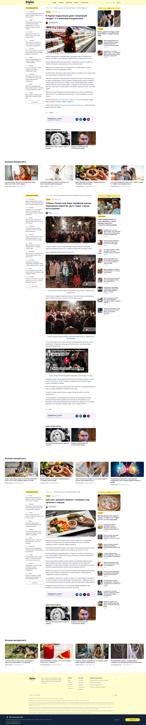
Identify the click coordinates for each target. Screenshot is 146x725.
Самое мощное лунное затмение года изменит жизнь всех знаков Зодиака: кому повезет (34, 52)
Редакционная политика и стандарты (99, 680)
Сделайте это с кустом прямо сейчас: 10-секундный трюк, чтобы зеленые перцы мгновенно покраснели (112, 53)
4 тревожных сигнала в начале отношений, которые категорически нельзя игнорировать (34, 568)
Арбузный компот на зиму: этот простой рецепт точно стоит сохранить (34, 541)
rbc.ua (118, 2)
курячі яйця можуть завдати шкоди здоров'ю (71, 99)
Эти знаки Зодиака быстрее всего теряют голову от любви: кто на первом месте (35, 15)
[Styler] (30, 3)
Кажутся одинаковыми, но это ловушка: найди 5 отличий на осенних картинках (33, 61)
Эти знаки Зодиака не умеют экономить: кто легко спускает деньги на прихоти (54, 183)
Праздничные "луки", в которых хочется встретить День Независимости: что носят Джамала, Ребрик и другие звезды (34, 25)
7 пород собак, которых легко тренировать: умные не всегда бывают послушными (34, 533)
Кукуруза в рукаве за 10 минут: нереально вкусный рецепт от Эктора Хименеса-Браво (34, 577)
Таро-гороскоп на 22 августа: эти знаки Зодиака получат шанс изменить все (34, 255)
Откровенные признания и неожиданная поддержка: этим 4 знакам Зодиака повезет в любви (34, 263)
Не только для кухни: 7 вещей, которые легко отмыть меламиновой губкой (34, 69)
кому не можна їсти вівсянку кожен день (72, 105)
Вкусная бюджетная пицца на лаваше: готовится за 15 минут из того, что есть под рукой (34, 499)
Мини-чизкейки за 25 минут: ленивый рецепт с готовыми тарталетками (90, 183)
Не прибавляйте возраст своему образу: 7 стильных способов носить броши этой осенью (34, 558)
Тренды (61, 2)
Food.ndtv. (85, 550)
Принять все (132, 719)
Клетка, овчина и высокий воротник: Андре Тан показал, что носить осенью (34, 516)
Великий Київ (70, 252)
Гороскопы (84, 2)
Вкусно (76, 2)
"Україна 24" (83, 62)
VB (88, 119)
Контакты (80, 682)
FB (77, 119)
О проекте (80, 680)
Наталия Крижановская (10, 186)
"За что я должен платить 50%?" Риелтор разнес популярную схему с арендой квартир (35, 272)
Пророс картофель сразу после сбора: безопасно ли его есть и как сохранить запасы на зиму (34, 238)
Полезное (69, 2)
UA (110, 2)
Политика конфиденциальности (98, 687)
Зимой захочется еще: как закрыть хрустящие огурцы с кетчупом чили (33, 35)
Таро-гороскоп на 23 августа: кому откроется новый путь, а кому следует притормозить (33, 44)
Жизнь (51, 8)
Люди (54, 2)
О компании (81, 687)
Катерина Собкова (44, 186)
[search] (108, 3)
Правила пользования (95, 682)
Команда (80, 684)
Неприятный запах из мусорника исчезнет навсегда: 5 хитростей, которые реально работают (34, 507)
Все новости (35, 102)
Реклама (80, 689)
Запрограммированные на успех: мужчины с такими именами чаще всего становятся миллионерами (111, 43)
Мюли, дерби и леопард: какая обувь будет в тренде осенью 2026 (34, 96)
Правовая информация (96, 684)
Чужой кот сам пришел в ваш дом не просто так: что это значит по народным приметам (34, 280)
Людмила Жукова (9, 483)
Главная (47, 8)
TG (80, 119)
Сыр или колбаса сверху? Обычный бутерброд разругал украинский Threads (33, 524)
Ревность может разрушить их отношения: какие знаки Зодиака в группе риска (34, 550)
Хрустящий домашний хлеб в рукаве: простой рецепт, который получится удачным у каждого (34, 87)
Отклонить (116, 719)
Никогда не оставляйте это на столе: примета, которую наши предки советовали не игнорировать (34, 78)
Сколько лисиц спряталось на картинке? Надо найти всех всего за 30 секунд (20, 183)
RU (113, 2)
